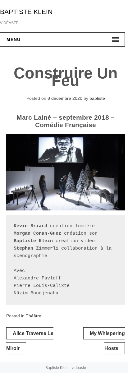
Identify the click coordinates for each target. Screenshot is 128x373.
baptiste (97, 98)
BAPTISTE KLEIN (26, 11)
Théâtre (33, 315)
